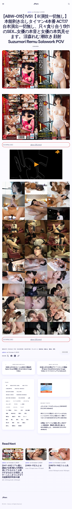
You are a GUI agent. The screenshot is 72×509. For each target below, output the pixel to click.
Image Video (10, 394)
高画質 (20, 425)
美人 (22, 419)
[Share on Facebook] (11, 356)
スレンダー (8, 404)
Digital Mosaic (19, 388)
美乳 (54, 349)
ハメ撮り (22, 404)
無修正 (13, 416)
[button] (3, 4)
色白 (18, 422)
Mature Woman (11, 398)
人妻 (21, 410)
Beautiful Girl (14, 385)
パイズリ (8, 407)
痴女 (7, 419)
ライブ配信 (8, 410)
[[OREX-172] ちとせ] (36, 454)
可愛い (20, 413)
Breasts (4, 349)
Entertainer (10, 391)
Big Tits (25, 385)
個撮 (7, 413)
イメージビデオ (17, 401)
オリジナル (26, 401)
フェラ (22, 407)
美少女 (7, 422)
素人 (12, 419)
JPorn (36, 4)
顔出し (7, 425)
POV (15, 349)
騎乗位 (13, 425)
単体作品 (41, 349)
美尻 (13, 422)
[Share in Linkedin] (15, 356)
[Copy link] (18, 356)
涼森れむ (46, 349)
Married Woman (22, 394)
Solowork (20, 349)
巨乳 (25, 413)
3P (6, 385)
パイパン (15, 407)
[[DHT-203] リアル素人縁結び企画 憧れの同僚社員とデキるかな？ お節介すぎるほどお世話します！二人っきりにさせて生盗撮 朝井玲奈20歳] (12, 454)
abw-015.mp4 (36, 145)
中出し (15, 410)
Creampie (9, 388)
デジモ (15, 404)
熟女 (19, 416)
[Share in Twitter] (8, 356)
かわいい (8, 401)
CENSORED (35, 46)
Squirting (27, 349)
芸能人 (24, 422)
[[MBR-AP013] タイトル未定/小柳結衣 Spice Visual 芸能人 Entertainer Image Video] (18, 368)
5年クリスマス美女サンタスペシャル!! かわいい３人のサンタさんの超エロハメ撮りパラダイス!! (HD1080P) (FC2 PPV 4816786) (54, 416)
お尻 (29, 398)
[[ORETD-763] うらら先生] (59, 454)
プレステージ (35, 349)
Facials (10, 349)
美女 (27, 419)
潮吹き (50, 349)
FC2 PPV (19, 391)
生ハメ (25, 416)
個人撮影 (28, 410)
